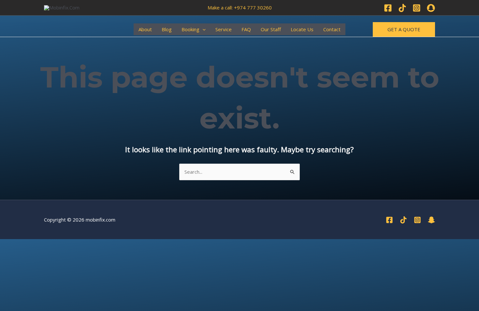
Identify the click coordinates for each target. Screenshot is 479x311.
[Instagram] (417, 8)
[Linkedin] (431, 8)
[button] (202, 29)
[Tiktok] (402, 8)
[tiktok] (403, 219)
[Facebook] (388, 8)
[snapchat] (431, 219)
